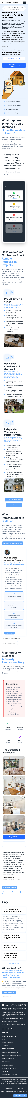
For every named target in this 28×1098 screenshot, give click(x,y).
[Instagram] (6, 1029)
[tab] (12, 543)
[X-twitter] (9, 1029)
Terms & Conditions (23, 1091)
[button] (14, 910)
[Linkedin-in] (12, 1029)
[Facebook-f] (3, 1029)
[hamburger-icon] (24, 3)
